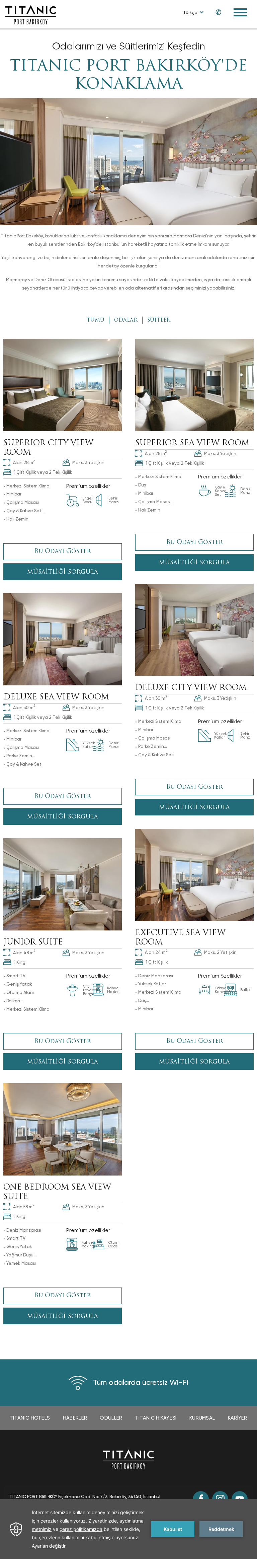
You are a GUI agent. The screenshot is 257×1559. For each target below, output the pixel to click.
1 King (19, 962)
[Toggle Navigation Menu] (240, 12)
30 (156, 698)
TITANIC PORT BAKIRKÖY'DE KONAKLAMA (128, 75)
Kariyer (237, 1418)
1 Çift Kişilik (157, 962)
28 (24, 462)
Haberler (75, 1418)
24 (156, 952)
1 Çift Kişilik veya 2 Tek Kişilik (43, 472)
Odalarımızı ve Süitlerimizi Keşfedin (128, 46)
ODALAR (126, 320)
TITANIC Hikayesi (156, 1418)
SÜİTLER (158, 320)
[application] (128, 1529)
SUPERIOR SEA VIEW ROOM (192, 443)
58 (23, 1206)
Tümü (95, 320)
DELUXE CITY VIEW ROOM (191, 688)
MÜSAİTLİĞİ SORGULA (62, 572)
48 (24, 952)
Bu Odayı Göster (62, 552)
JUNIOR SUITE (33, 942)
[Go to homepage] (31, 14)
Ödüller (111, 1418)
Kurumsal (202, 1418)
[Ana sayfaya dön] (128, 1458)
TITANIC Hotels (30, 1418)
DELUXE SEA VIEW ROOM (56, 697)
